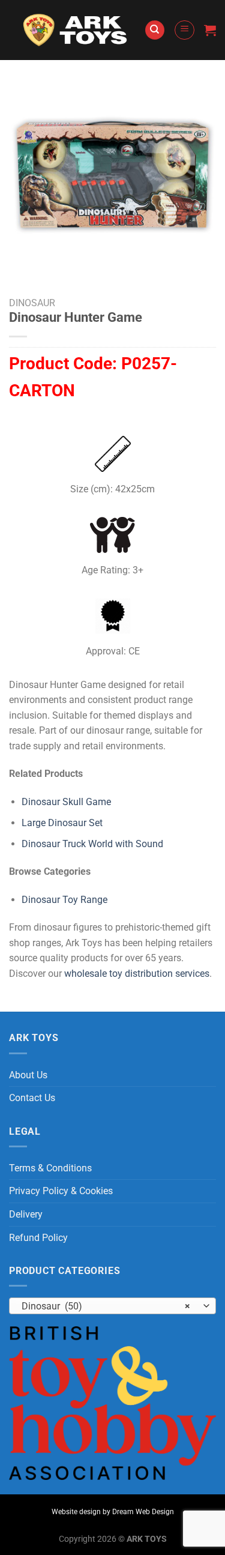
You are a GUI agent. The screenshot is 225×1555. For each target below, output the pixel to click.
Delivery (26, 1214)
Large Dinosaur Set (62, 823)
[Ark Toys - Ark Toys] (76, 30)
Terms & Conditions (50, 1168)
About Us (28, 1075)
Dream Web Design (143, 1512)
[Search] (154, 30)
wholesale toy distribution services (136, 973)
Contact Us (32, 1098)
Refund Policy (38, 1237)
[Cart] (210, 30)
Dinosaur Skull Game (66, 802)
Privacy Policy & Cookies (61, 1191)
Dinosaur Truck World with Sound (92, 844)
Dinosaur (32, 303)
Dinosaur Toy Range (64, 899)
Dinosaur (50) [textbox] (106, 1306)
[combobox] (112, 1305)
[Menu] (184, 30)
